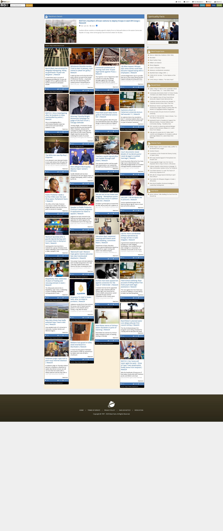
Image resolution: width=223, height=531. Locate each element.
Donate (219, 5)
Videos (208, 5)
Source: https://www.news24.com (54, 45)
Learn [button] (187, 2)
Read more (65, 86)
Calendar (196, 5)
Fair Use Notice (124, 410)
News (213, 5)
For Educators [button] (198, 2)
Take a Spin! (174, 42)
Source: (54, 91)
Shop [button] (209, 2)
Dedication (139, 410)
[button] (8, 529)
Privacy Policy (109, 410)
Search (30, 5)
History (202, 5)
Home (179, 2)
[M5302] (163, 47)
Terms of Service (94, 410)
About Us (219, 2)
